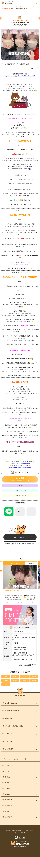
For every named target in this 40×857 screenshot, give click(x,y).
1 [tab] (7, 603)
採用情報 (32, 830)
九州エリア (8, 817)
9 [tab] (30, 603)
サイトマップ (24, 832)
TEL (31, 512)
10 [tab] (32, 603)
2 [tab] (10, 603)
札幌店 (6, 676)
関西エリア (8, 800)
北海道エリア (9, 765)
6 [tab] (21, 603)
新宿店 (24, 676)
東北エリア (8, 771)
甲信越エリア (9, 782)
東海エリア (8, 794)
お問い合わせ (16, 832)
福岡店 (34, 680)
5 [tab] (19, 603)
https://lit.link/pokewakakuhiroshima (20, 467)
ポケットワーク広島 (20, 22)
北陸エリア (8, 788)
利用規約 (26, 830)
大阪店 (15, 680)
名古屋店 (5, 680)
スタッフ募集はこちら (20, 537)
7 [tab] (24, 603)
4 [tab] (16, 603)
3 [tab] (13, 603)
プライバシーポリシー (17, 830)
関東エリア (8, 777)
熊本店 (6, 684)
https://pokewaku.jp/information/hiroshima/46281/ (20, 76)
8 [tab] (27, 603)
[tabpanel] (20, 581)
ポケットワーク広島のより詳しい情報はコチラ (25, 665)
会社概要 (8, 830)
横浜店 (34, 676)
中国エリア (8, 805)
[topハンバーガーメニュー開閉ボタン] (37, 3)
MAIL (20, 512)
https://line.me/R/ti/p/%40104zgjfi (20, 463)
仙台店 (15, 676)
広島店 (24, 680)
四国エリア (8, 811)
